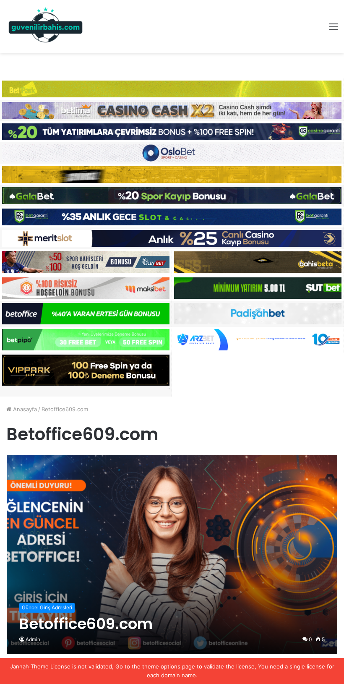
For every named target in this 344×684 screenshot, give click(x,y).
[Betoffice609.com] (172, 554)
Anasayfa (24, 409)
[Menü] (333, 29)
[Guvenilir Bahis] (46, 26)
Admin (33, 639)
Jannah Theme (29, 666)
